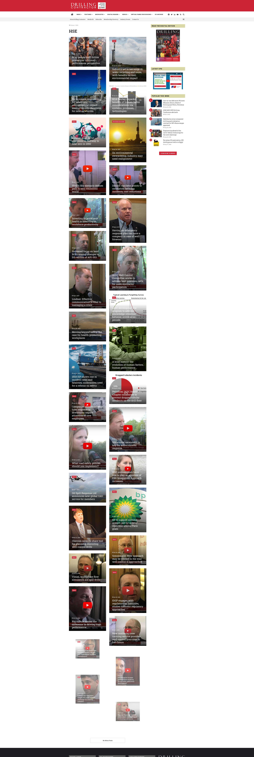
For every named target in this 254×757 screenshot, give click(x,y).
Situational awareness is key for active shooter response (126, 445)
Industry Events (125, 19)
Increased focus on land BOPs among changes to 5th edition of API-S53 (85, 254)
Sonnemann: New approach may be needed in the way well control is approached (127, 558)
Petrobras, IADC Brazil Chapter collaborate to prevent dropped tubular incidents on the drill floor (127, 396)
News (79, 14)
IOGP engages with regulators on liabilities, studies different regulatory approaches (127, 605)
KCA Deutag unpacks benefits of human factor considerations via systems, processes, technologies (126, 105)
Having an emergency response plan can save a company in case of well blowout (126, 235)
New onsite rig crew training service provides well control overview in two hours (126, 638)
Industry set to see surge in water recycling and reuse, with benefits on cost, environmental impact (127, 74)
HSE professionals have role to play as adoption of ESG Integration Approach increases (126, 477)
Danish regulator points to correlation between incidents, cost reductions (127, 188)
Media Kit (91, 19)
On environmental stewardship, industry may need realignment (127, 155)
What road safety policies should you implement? (86, 465)
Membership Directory (111, 19)
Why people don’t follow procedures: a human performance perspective (86, 60)
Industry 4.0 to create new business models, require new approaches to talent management (86, 656)
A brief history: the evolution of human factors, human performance (127, 364)
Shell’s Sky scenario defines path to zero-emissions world (87, 188)
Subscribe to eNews (168, 153)
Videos (124, 14)
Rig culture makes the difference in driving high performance (86, 624)
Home (72, 25)
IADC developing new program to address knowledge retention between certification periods (124, 313)
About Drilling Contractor (78, 19)
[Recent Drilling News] (168, 61)
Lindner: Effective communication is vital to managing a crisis (86, 302)
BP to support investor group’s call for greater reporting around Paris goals (125, 524)
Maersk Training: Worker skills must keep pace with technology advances (127, 719)
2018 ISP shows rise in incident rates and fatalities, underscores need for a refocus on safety (87, 381)
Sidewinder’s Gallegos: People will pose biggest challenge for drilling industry (85, 703)
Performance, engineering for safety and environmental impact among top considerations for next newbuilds (86, 105)
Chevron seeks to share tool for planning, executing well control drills (87, 543)
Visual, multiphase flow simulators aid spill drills (86, 578)
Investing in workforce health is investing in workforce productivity (85, 221)
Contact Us (135, 19)
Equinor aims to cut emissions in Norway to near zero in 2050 (85, 140)
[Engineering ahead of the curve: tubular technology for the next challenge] (156, 133)
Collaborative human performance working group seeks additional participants (125, 686)
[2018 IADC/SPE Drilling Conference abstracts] (156, 113)
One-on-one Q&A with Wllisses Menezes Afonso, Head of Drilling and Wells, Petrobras (174, 103)
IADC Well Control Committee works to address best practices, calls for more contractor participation (127, 281)
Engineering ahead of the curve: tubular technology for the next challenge (173, 133)
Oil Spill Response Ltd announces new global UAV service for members (87, 496)
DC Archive (159, 14)
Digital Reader (112, 14)
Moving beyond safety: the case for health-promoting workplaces (87, 335)
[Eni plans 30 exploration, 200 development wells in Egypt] (156, 143)
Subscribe (99, 19)
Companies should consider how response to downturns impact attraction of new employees (87, 412)
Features (87, 14)
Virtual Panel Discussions (141, 14)
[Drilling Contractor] (87, 5)
